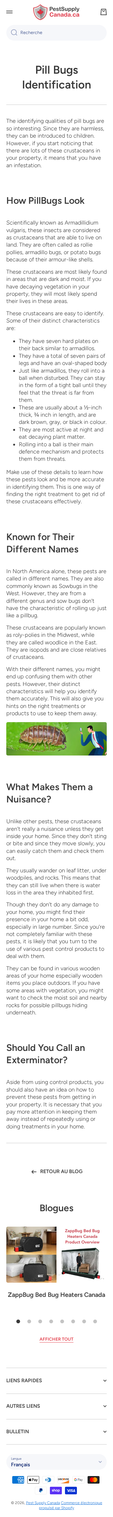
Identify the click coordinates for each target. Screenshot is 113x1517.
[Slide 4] (51, 1321)
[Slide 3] (40, 1321)
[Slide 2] (29, 1321)
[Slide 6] (73, 1321)
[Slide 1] (18, 1321)
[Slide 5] (62, 1321)
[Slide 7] (84, 1321)
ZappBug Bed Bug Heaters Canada (56, 1294)
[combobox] (56, 33)
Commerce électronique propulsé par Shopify (70, 1505)
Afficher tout (56, 1339)
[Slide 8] (95, 1321)
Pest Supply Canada (43, 1503)
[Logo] (56, 12)
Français (20, 1465)
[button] (103, 12)
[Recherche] (11, 33)
